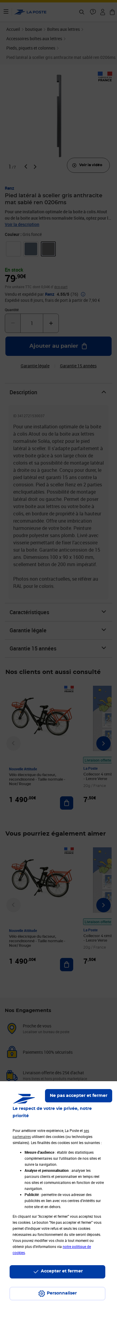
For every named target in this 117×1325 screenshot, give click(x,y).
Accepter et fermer (62, 1271)
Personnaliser (62, 1293)
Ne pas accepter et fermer (78, 1096)
